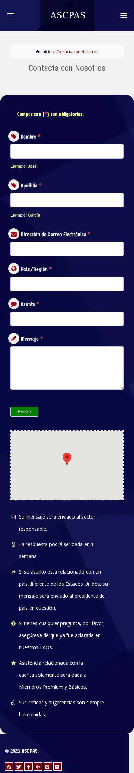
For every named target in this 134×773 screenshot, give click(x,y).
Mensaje (32, 339)
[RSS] (9, 766)
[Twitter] (19, 766)
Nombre (31, 136)
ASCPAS (68, 15)
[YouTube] (57, 766)
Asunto (30, 304)
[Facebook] (28, 766)
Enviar (24, 411)
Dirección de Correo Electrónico (55, 234)
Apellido (31, 185)
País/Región (36, 269)
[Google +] (38, 766)
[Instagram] (48, 766)
